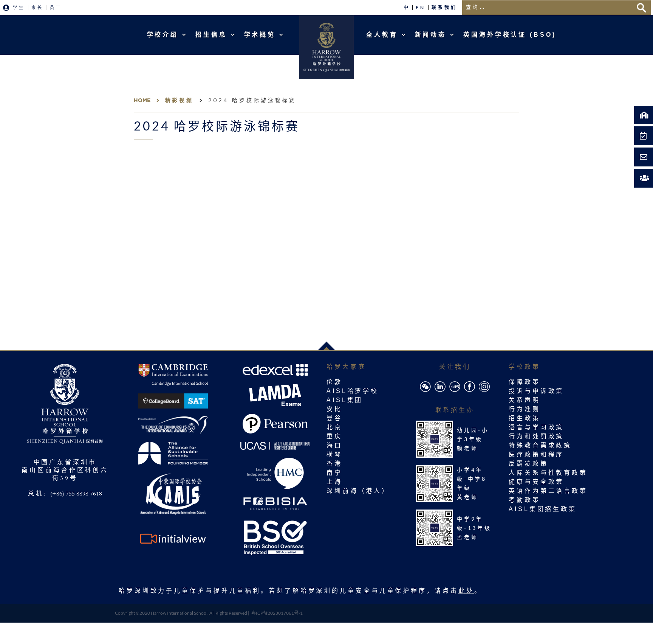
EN (421, 7)
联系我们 (444, 7)
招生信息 (211, 34)
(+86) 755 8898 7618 (76, 494)
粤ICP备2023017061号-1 (277, 613)
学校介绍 (163, 34)
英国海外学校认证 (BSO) (509, 34)
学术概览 (260, 34)
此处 (466, 592)
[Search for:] (547, 7)
